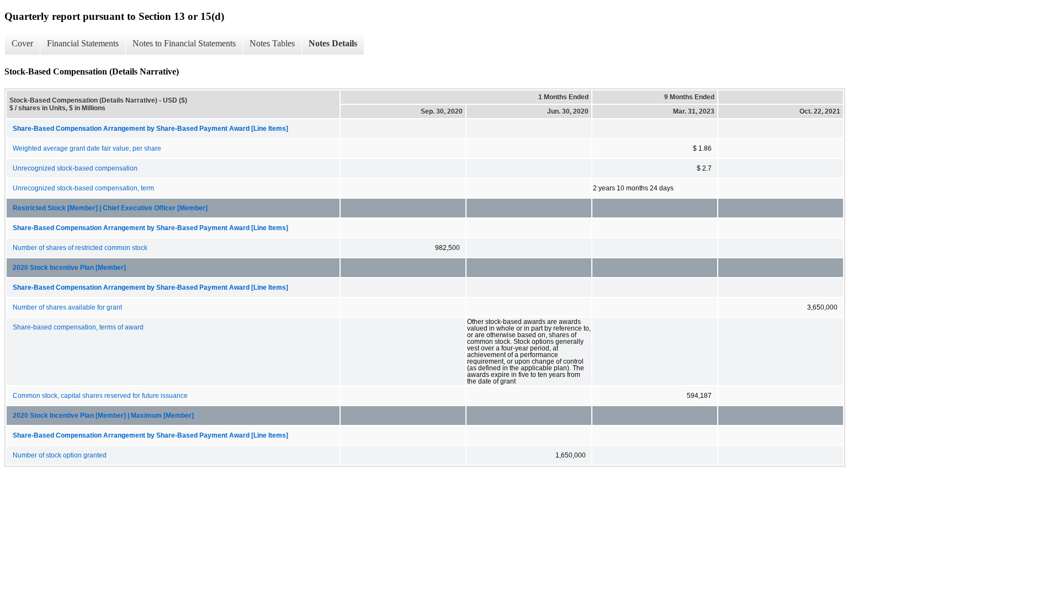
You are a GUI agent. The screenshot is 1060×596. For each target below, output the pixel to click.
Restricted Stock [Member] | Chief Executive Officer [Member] (110, 208)
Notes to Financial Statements (184, 43)
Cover (22, 43)
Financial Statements (83, 43)
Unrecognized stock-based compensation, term (83, 188)
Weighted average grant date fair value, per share (87, 148)
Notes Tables (272, 43)
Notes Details (333, 43)
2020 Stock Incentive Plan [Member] (69, 267)
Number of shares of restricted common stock (80, 247)
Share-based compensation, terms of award (78, 327)
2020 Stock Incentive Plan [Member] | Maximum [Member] (103, 415)
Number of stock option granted (60, 455)
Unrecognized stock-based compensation (75, 168)
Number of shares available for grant (67, 307)
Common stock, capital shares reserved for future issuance (100, 395)
